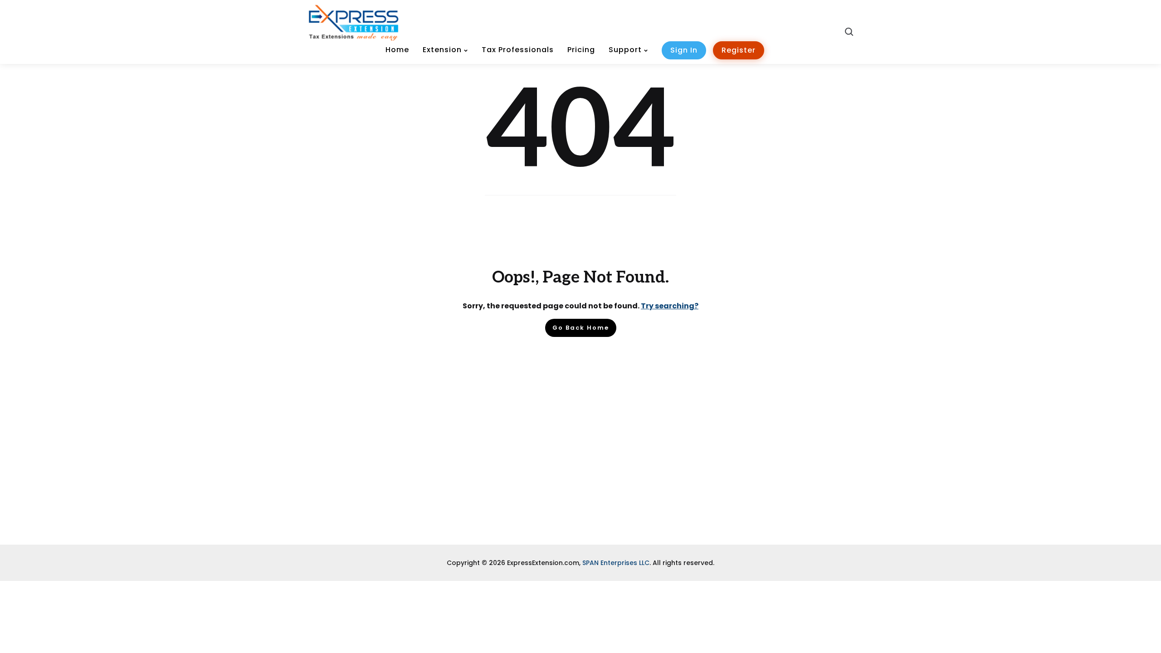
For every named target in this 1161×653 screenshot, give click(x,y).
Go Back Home (580, 327)
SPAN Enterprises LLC (615, 562)
